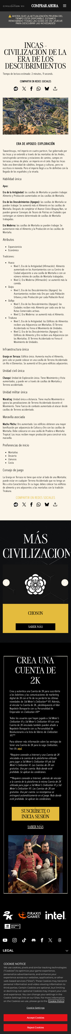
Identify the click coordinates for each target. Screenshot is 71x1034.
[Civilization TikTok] (24, 940)
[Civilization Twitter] (50, 940)
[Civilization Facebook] (42, 940)
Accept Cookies (35, 1017)
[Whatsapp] (39, 89)
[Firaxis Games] (29, 915)
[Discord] (34, 940)
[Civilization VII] (13, 5)
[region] (35, 994)
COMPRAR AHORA (45, 5)
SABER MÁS (35, 627)
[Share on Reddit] (16, 89)
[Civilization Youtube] (5, 940)
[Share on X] (24, 89)
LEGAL (8, 950)
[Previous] (6, 582)
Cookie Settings (35, 1007)
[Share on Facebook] (31, 89)
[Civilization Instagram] (14, 940)
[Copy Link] (55, 88)
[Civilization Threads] (60, 940)
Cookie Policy (56, 1001)
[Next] (64, 582)
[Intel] (55, 915)
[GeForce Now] (12, 926)
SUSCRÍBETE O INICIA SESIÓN (35, 814)
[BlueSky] (47, 89)
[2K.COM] (8, 915)
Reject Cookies (35, 1027)
